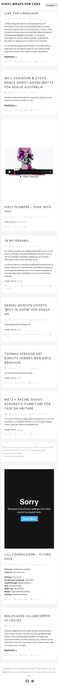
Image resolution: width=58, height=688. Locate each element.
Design (9, 110)
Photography (17, 334)
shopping (37, 286)
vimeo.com (21, 222)
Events (9, 61)
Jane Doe (35, 92)
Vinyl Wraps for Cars (20, 4)
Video (9, 227)
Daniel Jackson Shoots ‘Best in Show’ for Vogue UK (27, 309)
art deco (23, 434)
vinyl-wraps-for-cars (38, 19)
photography (22, 61)
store (44, 286)
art (18, 383)
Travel (15, 286)
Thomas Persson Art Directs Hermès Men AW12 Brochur (27, 358)
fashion (20, 110)
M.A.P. (19, 329)
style (30, 61)
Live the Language (21, 13)
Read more (10, 56)
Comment (41, 61)
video (19, 227)
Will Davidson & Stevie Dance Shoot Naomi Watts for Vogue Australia (29, 82)
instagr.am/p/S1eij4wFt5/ (12, 453)
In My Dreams (16, 241)
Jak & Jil (20, 281)
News (9, 334)
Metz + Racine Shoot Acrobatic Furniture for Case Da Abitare (27, 403)
